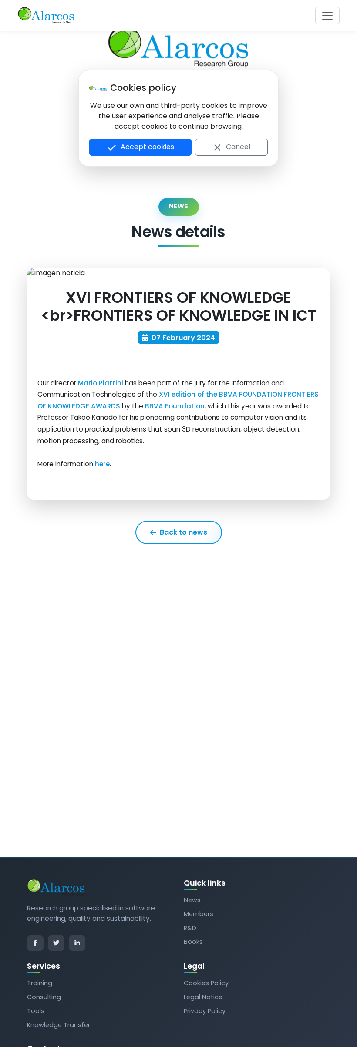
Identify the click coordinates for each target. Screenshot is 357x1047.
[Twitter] (56, 943)
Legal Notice (203, 997)
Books (193, 941)
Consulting (44, 997)
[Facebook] (35, 943)
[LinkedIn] (77, 943)
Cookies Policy (206, 983)
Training (39, 983)
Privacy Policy (205, 1011)
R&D (190, 927)
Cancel (231, 147)
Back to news (183, 532)
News (192, 900)
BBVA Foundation (175, 406)
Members (198, 914)
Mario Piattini (100, 383)
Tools (35, 1011)
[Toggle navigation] (327, 15)
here (102, 463)
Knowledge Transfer (58, 1024)
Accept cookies (140, 147)
